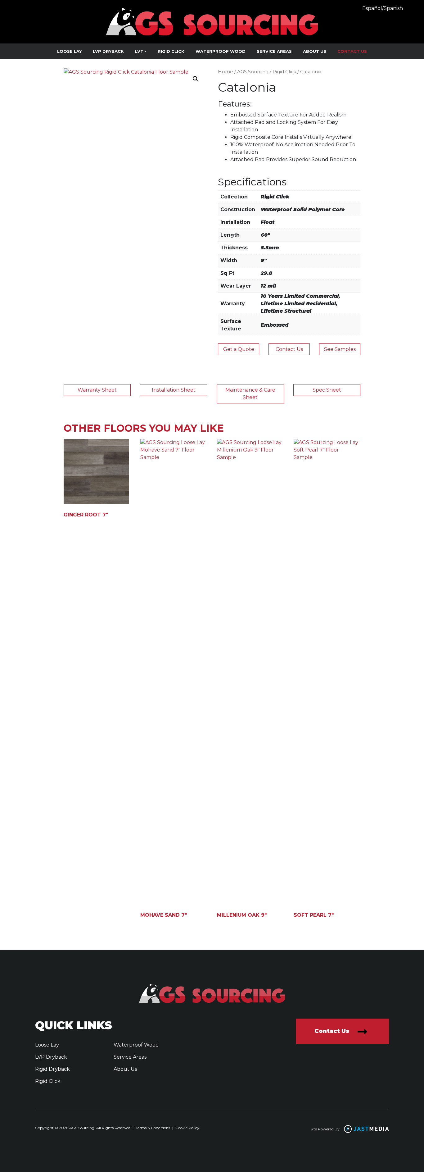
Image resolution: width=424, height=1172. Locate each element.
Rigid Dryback (52, 1069)
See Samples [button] (340, 349)
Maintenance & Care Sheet (250, 393)
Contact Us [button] (289, 349)
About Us (314, 51)
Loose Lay (69, 51)
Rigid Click (171, 51)
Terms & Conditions (153, 1127)
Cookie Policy (187, 1127)
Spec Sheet (327, 390)
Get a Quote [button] (238, 349)
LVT (139, 51)
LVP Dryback (108, 51)
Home (225, 72)
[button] (195, 78)
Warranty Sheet (97, 390)
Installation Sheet (174, 390)
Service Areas (274, 51)
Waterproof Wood (221, 51)
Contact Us (352, 51)
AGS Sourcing (252, 72)
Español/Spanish (382, 8)
